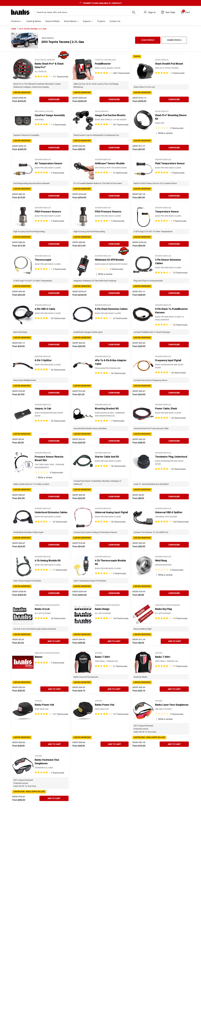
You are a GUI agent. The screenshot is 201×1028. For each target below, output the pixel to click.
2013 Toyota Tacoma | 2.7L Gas (32, 29)
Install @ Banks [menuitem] (33, 21)
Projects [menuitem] (101, 21)
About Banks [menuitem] (70, 21)
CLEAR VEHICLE (147, 40)
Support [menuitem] (87, 21)
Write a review (165, 133)
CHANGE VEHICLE (174, 40)
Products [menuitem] (15, 21)
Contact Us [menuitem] (114, 21)
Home (13, 29)
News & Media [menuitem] (52, 21)
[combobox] (86, 12)
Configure (54, 99)
